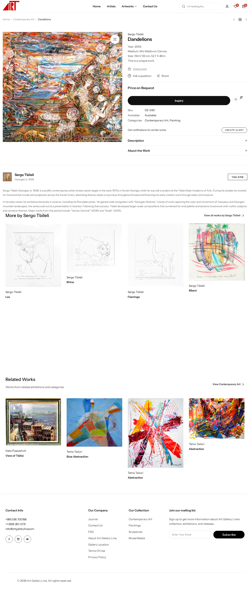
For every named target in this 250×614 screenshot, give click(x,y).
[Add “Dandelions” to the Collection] (235, 99)
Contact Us (150, 6)
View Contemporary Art (226, 384)
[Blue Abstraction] (94, 422)
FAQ (91, 532)
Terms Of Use (96, 550)
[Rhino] (94, 248)
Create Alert (234, 130)
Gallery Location (98, 544)
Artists (111, 6)
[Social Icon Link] (9, 539)
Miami (193, 290)
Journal (93, 519)
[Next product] (245, 19)
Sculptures (135, 532)
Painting (175, 120)
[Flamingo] (155, 255)
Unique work (140, 68)
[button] (235, 6)
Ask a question (142, 76)
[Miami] (217, 252)
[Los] (33, 255)
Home (97, 6)
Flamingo (134, 297)
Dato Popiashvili (15, 450)
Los (7, 297)
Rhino (70, 282)
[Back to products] (240, 19)
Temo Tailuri (74, 451)
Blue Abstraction (77, 456)
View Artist (237, 176)
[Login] (227, 6)
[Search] (184, 6)
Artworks (128, 6)
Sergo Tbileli (136, 34)
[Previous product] (235, 19)
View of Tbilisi (14, 455)
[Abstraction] (155, 433)
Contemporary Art (23, 19)
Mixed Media (137, 538)
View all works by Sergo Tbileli (222, 215)
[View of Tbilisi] (33, 422)
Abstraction (135, 477)
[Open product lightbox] (115, 39)
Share (165, 76)
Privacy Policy (97, 557)
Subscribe (229, 534)
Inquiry (179, 100)
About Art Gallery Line (102, 538)
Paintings (135, 525)
